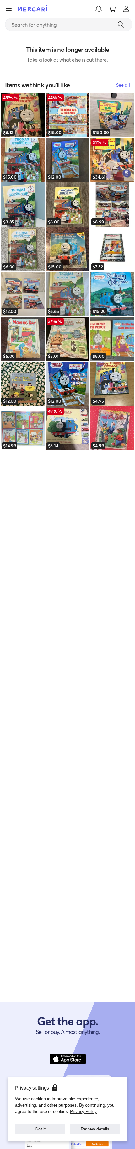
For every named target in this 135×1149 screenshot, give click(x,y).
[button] (98, 9)
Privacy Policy (83, 1111)
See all (123, 85)
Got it (40, 1129)
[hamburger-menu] (9, 9)
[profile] (126, 9)
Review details (95, 1129)
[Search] (121, 24)
